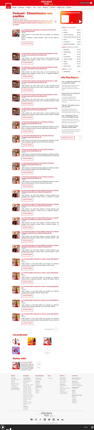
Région (28, 7)
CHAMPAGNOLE (72, 52)
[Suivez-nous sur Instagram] (36, 419)
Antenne (73, 392)
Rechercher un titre (15, 383)
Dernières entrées (26, 379)
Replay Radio (62, 382)
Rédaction (74, 393)
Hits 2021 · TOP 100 (27, 392)
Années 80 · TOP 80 (27, 402)
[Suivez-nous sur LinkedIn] (53, 419)
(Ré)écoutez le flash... (67, 137)
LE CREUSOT (72, 41)
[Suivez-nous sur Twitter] (49, 419)
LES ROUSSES (72, 56)
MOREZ (72, 61)
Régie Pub (60, 7)
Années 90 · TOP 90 (27, 398)
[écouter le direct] (80, 21)
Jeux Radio (50, 378)
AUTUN (72, 30)
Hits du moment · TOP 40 (28, 384)
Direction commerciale (76, 384)
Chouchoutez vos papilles (65, 388)
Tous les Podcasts (63, 393)
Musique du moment (27, 380)
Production (74, 398)
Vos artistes (25, 409)
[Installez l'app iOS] (58, 419)
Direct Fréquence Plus (15, 379)
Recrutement (74, 401)
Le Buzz (37, 391)
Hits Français (25, 382)
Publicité (73, 396)
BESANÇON (72, 49)
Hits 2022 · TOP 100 (27, 391)
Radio (14, 7)
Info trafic (37, 392)
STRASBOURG (72, 71)
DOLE (72, 54)
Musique (21, 7)
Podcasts (13, 380)
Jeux (39, 7)
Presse (68, 7)
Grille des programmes (15, 389)
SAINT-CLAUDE (72, 66)
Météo (36, 388)
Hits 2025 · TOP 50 (27, 387)
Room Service (63, 389)
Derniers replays (63, 380)
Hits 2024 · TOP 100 (27, 388)
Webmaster (74, 402)
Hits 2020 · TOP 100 (27, 394)
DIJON (72, 39)
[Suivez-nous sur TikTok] (40, 419)
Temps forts (25, 407)
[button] (3, 427)
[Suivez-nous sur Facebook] (45, 419)
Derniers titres (62, 379)
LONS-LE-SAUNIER (72, 59)
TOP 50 (24, 383)
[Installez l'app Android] (62, 419)
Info (34, 7)
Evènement (62, 390)
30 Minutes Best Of (63, 392)
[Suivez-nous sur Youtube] (31, 419)
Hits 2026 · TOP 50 (27, 386)
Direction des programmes (77, 385)
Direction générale (75, 382)
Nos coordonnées (75, 379)
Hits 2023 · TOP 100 (27, 390)
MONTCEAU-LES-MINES (72, 44)
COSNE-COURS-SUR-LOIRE (72, 37)
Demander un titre (14, 384)
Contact (52, 7)
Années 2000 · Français (28, 396)
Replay (45, 7)
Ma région (37, 384)
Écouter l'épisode (27, 62)
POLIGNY (72, 63)
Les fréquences (14, 386)
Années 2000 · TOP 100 (28, 395)
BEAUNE (72, 32)
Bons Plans (37, 382)
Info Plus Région (38, 379)
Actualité (13, 382)
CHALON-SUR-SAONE (72, 34)
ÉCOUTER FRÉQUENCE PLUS (70, 13)
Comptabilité (74, 388)
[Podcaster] (55, 21)
